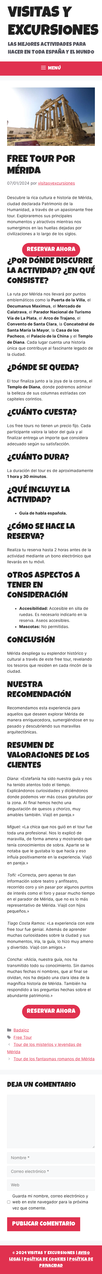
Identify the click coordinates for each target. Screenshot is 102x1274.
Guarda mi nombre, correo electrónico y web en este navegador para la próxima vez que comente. (50, 1202)
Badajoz (21, 1030)
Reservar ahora (51, 250)
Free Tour (23, 1037)
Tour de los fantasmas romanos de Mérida (54, 1059)
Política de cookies (45, 1259)
